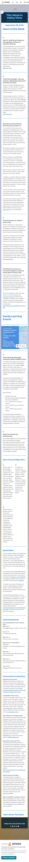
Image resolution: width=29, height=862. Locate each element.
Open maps (20, 346)
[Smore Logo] (6, 2)
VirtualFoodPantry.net (13, 737)
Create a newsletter (9, 857)
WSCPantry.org (7, 735)
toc (2, 12)
